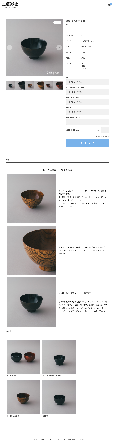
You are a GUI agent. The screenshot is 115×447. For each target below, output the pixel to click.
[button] (9, 47)
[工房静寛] (10, 5)
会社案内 (34, 440)
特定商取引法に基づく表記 (66, 440)
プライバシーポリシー (47, 440)
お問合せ (81, 440)
